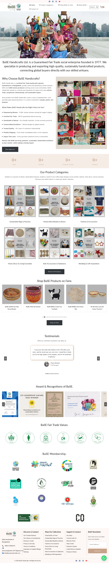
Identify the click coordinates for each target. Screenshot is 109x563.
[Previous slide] (5, 358)
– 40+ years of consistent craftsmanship (22, 128)
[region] (54, 34)
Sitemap (26, 552)
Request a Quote (72, 546)
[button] (54, 34)
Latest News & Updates (74, 549)
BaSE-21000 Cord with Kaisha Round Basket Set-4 (97, 309)
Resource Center (29, 541)
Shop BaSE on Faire (66, 5)
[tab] (45, 373)
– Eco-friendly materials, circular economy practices (28, 120)
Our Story (69, 535)
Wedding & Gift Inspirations (89, 264)
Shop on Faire (54, 322)
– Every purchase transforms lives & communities (26, 136)
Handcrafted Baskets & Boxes (54, 222)
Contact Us (34, 9)
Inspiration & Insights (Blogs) (32, 549)
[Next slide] (98, 358)
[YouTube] (59, 1)
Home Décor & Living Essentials (20, 264)
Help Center (70, 543)
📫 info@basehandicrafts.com (11, 553)
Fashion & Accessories (89, 222)
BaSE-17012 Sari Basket (12, 306)
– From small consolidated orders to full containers (26, 132)
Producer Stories (72, 552)
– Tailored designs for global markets (24, 124)
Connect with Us (71, 538)
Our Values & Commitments (32, 538)
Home (33, 5)
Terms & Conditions (29, 546)
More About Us (10, 149)
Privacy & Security (29, 543)
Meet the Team (71, 541)
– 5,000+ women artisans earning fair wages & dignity (28, 112)
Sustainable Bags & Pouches (20, 222)
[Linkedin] (56, 1)
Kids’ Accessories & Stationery (54, 264)
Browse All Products (54, 271)
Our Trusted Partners (30, 535)
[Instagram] (52, 1)
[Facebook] (49, 1)
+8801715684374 (9, 546)
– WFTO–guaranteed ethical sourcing (22, 116)
